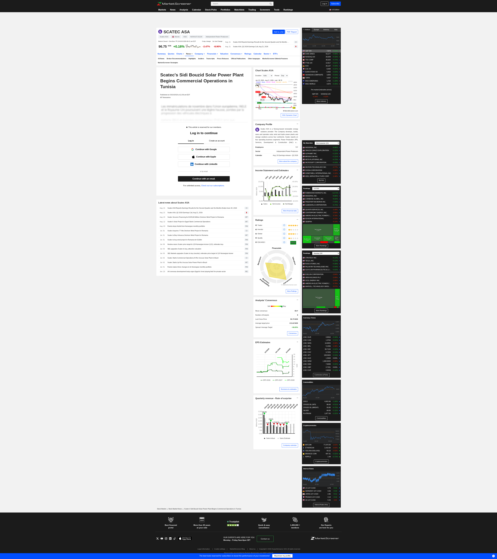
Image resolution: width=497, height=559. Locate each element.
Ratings (247, 54)
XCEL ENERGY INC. (312, 280)
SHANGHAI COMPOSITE (314, 75)
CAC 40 (308, 69)
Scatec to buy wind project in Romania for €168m (184, 240)
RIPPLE (308, 457)
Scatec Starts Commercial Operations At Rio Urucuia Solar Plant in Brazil (192, 258)
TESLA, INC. (309, 261)
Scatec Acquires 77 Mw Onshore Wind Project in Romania (187, 231)
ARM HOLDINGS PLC (313, 277)
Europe (316, 30)
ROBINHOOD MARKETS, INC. (316, 193)
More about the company (288, 161)
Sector (267, 54)
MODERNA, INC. (311, 147)
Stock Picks (211, 10)
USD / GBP (307, 367)
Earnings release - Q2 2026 (288, 155)
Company (199, 54)
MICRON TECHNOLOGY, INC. (316, 167)
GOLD (305, 401)
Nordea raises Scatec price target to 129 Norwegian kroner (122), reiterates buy (195, 244)
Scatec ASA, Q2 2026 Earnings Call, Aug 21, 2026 (250, 47)
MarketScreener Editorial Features (275, 59)
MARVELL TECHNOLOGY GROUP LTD (318, 286)
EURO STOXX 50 (311, 72)
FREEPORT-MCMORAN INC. (315, 202)
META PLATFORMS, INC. (314, 159)
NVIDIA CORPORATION (313, 170)
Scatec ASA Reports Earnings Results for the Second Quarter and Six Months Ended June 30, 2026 (261, 42)
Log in (324, 4)
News (173, 10)
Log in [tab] (191, 141)
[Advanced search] (270, 4)
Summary (162, 54)
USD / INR (306, 349)
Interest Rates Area (321, 505)
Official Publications (238, 59)
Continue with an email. (203, 179)
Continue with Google (206, 149)
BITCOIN (308, 445)
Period (277, 76)
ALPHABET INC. (311, 153)
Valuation (224, 54)
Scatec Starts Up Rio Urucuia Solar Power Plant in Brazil (187, 262)
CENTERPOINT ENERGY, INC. (316, 213)
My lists (321, 180)
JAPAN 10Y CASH (311, 494)
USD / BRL (307, 346)
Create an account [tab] (217, 141)
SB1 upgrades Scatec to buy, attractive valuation (184, 249)
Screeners (265, 10)
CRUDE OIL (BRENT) (311, 407)
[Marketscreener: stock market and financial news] (173, 4)
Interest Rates (308, 469)
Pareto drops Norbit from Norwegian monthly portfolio (186, 226)
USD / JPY (307, 355)
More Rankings (321, 246)
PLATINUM (307, 413)
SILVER (306, 410)
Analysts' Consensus (266, 300)
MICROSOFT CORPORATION (315, 162)
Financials (212, 54)
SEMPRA (308, 222)
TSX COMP (309, 60)
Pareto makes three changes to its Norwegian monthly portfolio (189, 267)
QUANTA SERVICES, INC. (314, 210)
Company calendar (290, 445)
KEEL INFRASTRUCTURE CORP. (317, 176)
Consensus (236, 54)
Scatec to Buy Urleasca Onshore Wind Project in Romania (187, 235)
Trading (252, 10)
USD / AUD (307, 358)
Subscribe (335, 4)
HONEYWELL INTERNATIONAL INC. (318, 173)
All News (161, 59)
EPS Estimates (262, 342)
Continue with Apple (206, 157)
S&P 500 (308, 51)
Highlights (192, 59)
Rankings (288, 10)
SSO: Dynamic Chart (289, 115)
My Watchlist (308, 143)
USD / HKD (307, 364)
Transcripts (210, 59)
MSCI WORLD (310, 84)
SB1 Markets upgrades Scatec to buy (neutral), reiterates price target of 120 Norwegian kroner (200, 253)
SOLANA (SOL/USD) (312, 451)
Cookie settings (219, 549)
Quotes (171, 54)
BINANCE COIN (311, 454)
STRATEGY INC (311, 258)
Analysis (184, 10)
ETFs (275, 54)
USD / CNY (307, 352)
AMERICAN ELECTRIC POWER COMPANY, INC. (318, 216)
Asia (335, 30)
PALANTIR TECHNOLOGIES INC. (317, 267)
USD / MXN (307, 343)
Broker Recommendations (176, 59)
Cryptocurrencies (309, 425)
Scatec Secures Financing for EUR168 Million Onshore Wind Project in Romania (195, 217)
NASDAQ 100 (310, 57)
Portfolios (225, 10)
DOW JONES (310, 54)
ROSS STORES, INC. (312, 264)
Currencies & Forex (321, 375)
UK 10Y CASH (310, 500)
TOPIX (307, 78)
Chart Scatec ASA (264, 70)
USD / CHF (307, 370)
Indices (307, 30)
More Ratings (292, 291)
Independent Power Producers (287, 151)
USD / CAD (307, 340)
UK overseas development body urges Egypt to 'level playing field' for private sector (196, 271)
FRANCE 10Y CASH (312, 497)
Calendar (196, 10)
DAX (307, 66)
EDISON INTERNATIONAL (314, 218)
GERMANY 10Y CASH (313, 491)
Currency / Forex (309, 318)
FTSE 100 (308, 63)
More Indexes (321, 101)
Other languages (254, 59)
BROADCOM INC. (311, 156)
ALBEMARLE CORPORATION (316, 205)
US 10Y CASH (310, 488)
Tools (276, 10)
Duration (258, 76)
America (326, 30)
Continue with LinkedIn (206, 164)
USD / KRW (307, 361)
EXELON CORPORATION (314, 274)
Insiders (201, 59)
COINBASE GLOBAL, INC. (314, 199)
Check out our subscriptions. (213, 186)
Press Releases (223, 59)
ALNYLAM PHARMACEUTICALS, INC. (318, 270)
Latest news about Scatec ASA (173, 203)
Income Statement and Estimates (272, 170)
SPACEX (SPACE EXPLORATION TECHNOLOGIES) (318, 150)
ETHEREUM (309, 448)
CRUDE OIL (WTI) (309, 404)
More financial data (290, 211)
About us (252, 549)
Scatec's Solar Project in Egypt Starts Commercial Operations (188, 222)
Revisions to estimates (289, 389)
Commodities (308, 382)
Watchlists (239, 10)
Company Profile (263, 124)
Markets (162, 10)
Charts (179, 54)
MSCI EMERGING (311, 81)
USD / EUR (307, 337)
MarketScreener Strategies (168, 63)
